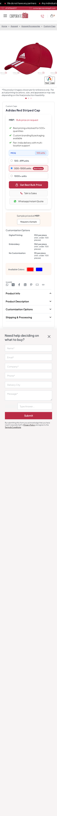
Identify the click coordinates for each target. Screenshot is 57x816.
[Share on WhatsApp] (7, 284)
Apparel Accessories (30, 26)
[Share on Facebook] (19, 284)
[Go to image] (26, 98)
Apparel (14, 26)
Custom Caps (50, 26)
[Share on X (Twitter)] (13, 284)
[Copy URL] (43, 284)
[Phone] (43, 16)
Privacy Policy (29, 425)
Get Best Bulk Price (31, 184)
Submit (28, 415)
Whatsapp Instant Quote (31, 201)
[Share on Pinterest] (31, 284)
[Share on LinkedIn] (25, 284)
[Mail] (37, 284)
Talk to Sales (30, 193)
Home (4, 26)
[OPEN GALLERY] (28, 58)
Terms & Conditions (13, 427)
